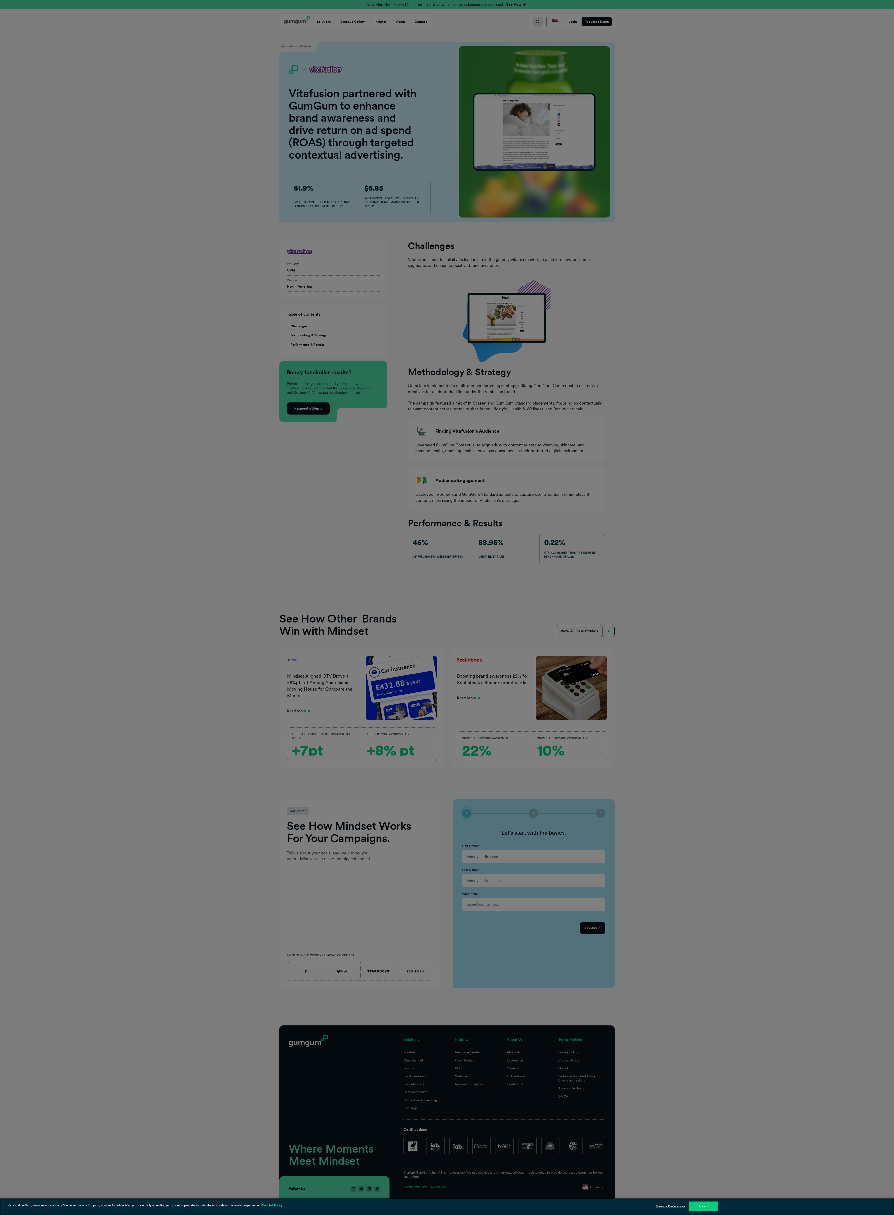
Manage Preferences (670, 1206)
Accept (703, 1206)
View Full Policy (271, 1205)
